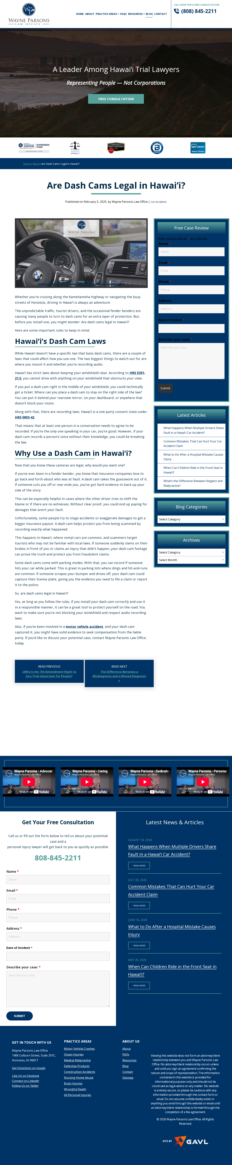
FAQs (125, 1054)
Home (26, 163)
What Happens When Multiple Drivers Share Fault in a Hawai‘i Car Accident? (193, 430)
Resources (129, 1060)
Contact (127, 1072)
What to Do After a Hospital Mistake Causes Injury (193, 457)
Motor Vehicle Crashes (79, 1049)
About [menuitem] (89, 14)
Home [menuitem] (80, 14)
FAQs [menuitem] (123, 14)
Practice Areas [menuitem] (106, 14)
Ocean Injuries (74, 1054)
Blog (36, 163)
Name (164, 243)
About (126, 1049)
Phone (164, 281)
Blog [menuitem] (149, 14)
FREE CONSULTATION (116, 99)
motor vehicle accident (84, 626)
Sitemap (127, 1078)
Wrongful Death (75, 1089)
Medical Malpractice (77, 1060)
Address (164, 300)
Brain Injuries (73, 1083)
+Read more (139, 865)
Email (164, 262)
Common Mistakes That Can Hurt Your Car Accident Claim (192, 443)
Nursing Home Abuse (78, 1078)
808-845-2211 (58, 857)
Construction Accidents (79, 1072)
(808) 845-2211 (199, 11)
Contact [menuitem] (160, 14)
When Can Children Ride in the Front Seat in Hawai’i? (193, 470)
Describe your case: (175, 339)
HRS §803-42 (24, 417)
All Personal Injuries (77, 1095)
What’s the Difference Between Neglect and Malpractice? (193, 483)
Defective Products (77, 1066)
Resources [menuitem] (135, 14)
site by (167, 1141)
